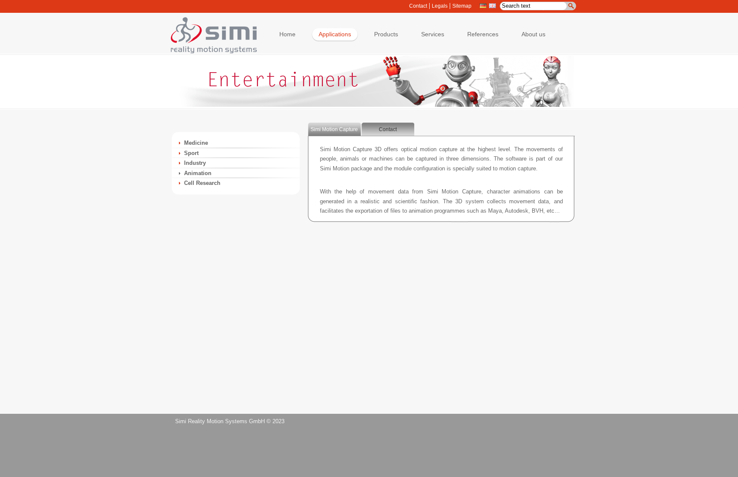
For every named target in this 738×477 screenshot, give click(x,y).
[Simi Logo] (209, 51)
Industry (195, 163)
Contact (418, 6)
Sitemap (462, 6)
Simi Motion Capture (334, 129)
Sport (191, 153)
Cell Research (202, 183)
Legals (440, 6)
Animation (197, 173)
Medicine (196, 143)
